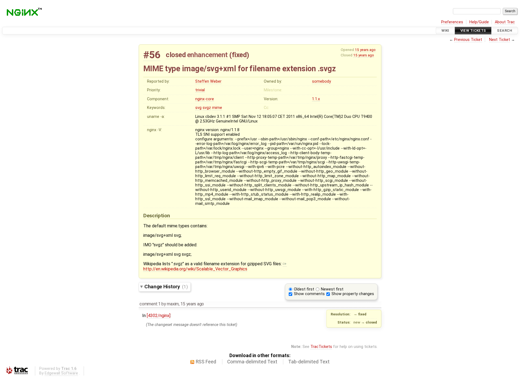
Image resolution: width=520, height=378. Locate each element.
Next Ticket (499, 39)
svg (198, 107)
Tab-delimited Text (309, 361)
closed (176, 55)
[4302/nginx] (158, 315)
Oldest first (304, 289)
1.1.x (316, 99)
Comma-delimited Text (252, 361)
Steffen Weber (208, 81)
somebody (321, 81)
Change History (166, 286)
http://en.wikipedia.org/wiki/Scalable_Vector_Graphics (195, 269)
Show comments (309, 294)
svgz (207, 107)
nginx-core (204, 99)
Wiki (445, 30)
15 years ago (365, 49)
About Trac (505, 22)
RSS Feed (206, 361)
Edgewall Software (61, 373)
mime (217, 107)
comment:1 (149, 303)
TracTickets (321, 346)
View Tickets (473, 30)
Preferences (452, 22)
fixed (239, 55)
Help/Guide (479, 22)
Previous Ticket (468, 39)
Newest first (332, 289)
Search (504, 30)
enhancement (207, 55)
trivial (200, 90)
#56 (151, 55)
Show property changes (353, 294)
